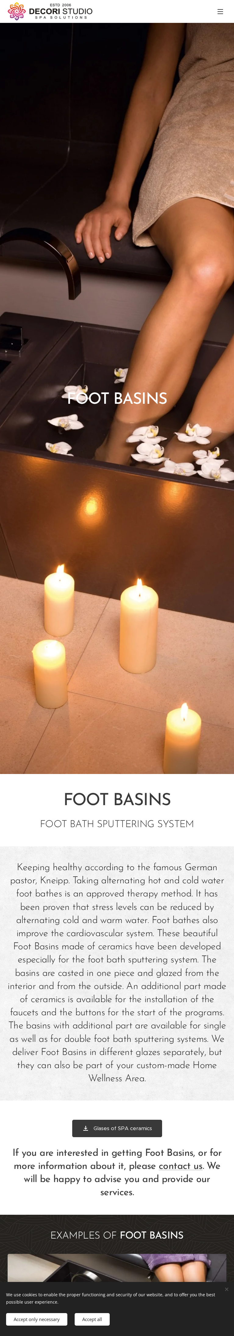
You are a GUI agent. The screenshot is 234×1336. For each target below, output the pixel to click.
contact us (181, 1166)
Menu (220, 11)
